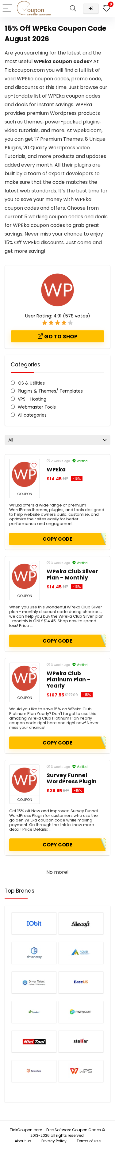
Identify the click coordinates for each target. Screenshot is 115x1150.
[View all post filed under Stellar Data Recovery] (81, 1041)
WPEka (56, 469)
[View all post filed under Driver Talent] (34, 982)
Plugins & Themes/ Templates (50, 391)
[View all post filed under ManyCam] (81, 1012)
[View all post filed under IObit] (34, 923)
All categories (32, 415)
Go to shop (60, 336)
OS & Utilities (31, 383)
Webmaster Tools (37, 407)
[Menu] (7, 8)
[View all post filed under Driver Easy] (34, 953)
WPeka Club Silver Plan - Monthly (72, 574)
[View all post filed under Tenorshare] (34, 1071)
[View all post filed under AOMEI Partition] (81, 953)
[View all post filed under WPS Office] (81, 1071)
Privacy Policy (54, 1141)
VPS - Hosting (32, 399)
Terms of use (89, 1141)
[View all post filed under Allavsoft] (81, 923)
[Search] (73, 8)
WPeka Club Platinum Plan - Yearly (68, 679)
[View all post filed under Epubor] (34, 1012)
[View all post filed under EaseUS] (81, 982)
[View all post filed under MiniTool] (34, 1041)
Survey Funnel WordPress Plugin (72, 778)
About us (23, 1141)
